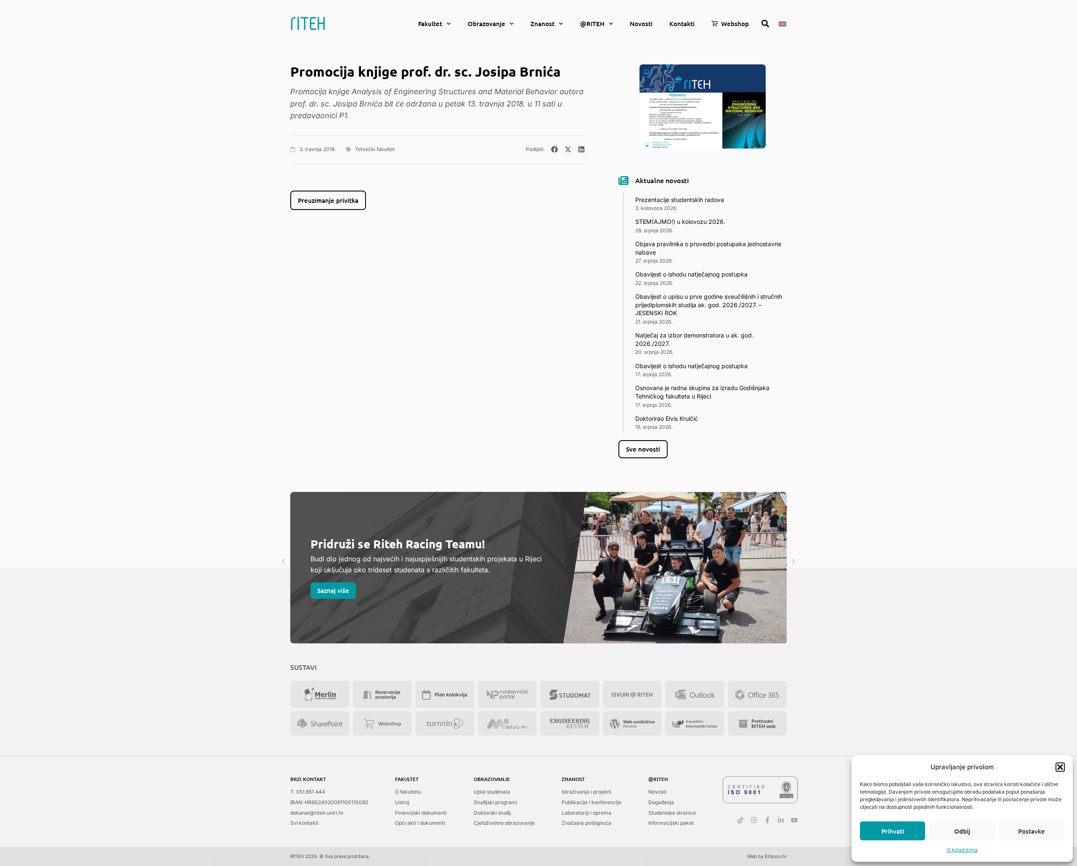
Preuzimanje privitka (328, 200)
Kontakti (682, 23)
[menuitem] (782, 23)
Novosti (641, 23)
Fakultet (430, 23)
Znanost (542, 23)
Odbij (962, 831)
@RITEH (592, 23)
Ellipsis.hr (776, 856)
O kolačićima (962, 850)
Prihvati (892, 831)
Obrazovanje (486, 23)
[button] (1060, 767)
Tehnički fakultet (375, 149)
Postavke (1031, 831)
